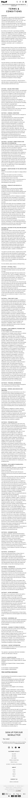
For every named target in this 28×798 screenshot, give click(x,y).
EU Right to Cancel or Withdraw (14, 764)
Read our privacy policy (20, 743)
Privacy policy (9, 787)
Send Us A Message (14, 781)
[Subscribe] (25, 739)
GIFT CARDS (14, 758)
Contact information (9, 789)
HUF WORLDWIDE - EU (11, 786)
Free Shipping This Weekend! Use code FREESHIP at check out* (14, 5)
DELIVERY (14, 754)
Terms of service (17, 787)
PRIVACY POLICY (14, 762)
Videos (14, 774)
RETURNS (14, 756)
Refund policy (20, 786)
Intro (14, 770)
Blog (14, 776)
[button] (17, 1)
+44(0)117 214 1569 (11, 657)
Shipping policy (18, 789)
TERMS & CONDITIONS (14, 760)
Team (14, 772)
